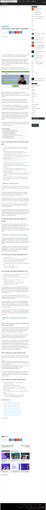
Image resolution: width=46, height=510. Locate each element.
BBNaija (33, 89)
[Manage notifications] (43, 507)
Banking (33, 1)
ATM (21, 162)
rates (28, 69)
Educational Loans (39, 508)
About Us (30, 504)
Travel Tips (28, 1)
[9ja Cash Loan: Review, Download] (25, 456)
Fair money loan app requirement (8, 137)
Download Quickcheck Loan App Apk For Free (15, 471)
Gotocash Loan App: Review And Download (25, 471)
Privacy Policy (25, 504)
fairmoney (6, 436)
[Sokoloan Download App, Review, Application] (5, 456)
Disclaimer (40, 504)
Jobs (32, 100)
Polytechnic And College (36, 108)
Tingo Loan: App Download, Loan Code (5, 471)
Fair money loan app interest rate (8, 136)
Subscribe (35, 125)
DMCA (24, 505)
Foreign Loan (34, 96)
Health (33, 98)
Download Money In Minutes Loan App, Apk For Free (7, 446)
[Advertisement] (15, 15)
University (33, 114)
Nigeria (12, 301)
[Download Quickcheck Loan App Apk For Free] (15, 467)
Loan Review (34, 106)
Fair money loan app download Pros (9, 132)
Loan (23, 1)
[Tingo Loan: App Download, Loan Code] (5, 467)
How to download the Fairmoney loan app (10, 130)
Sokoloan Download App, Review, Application (5, 461)
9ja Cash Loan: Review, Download (25, 460)
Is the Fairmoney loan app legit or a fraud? (10, 131)
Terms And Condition (29, 505)
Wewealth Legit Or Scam (39, 42)
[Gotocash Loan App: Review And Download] (25, 467)
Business (33, 91)
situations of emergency (21, 93)
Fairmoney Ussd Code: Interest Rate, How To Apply (39, 57)
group (11, 311)
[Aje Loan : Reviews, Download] (15, 456)
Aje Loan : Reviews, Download (14, 460)
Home (20, 1)
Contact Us (35, 504)
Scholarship (4, 3)
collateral (25, 67)
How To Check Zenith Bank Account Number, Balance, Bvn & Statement (40, 47)
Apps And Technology (35, 85)
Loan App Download (7, 25)
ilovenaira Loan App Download (25, 446)
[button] (44, 2)
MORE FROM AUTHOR (14, 451)
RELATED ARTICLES (5, 451)
